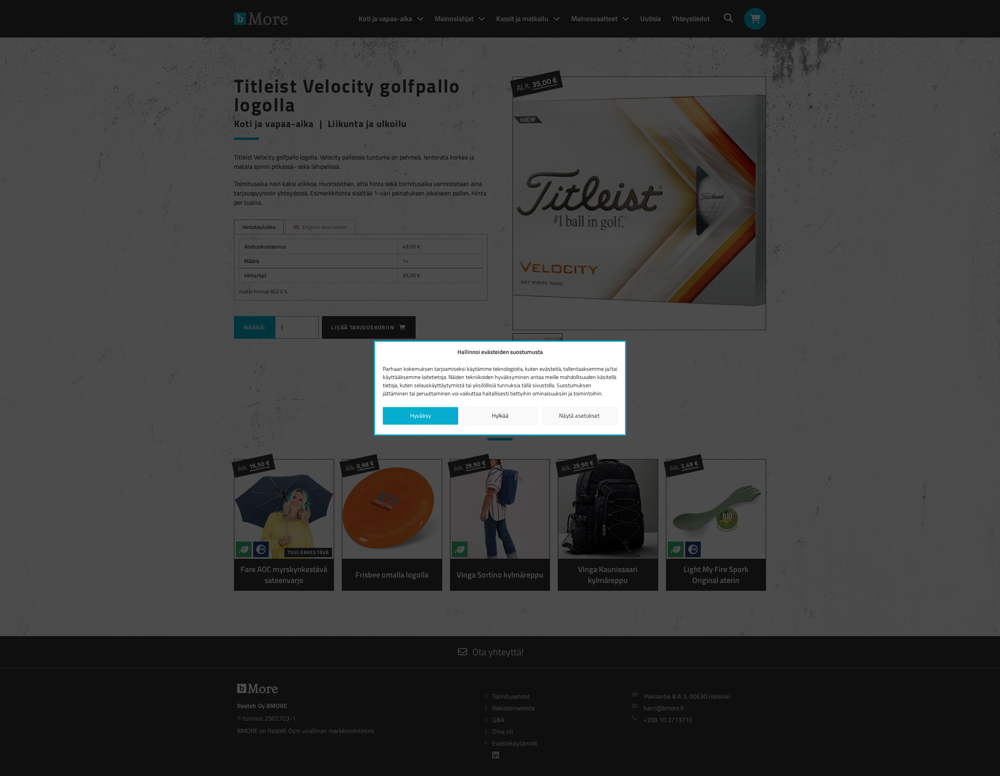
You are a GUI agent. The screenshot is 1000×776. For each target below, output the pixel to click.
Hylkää (500, 415)
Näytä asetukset (579, 415)
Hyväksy (420, 415)
